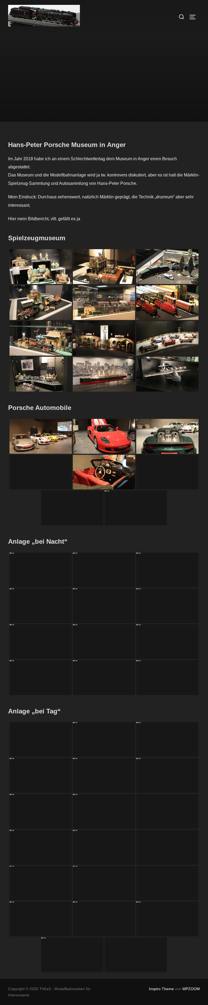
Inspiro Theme (161, 989)
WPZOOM (191, 989)
